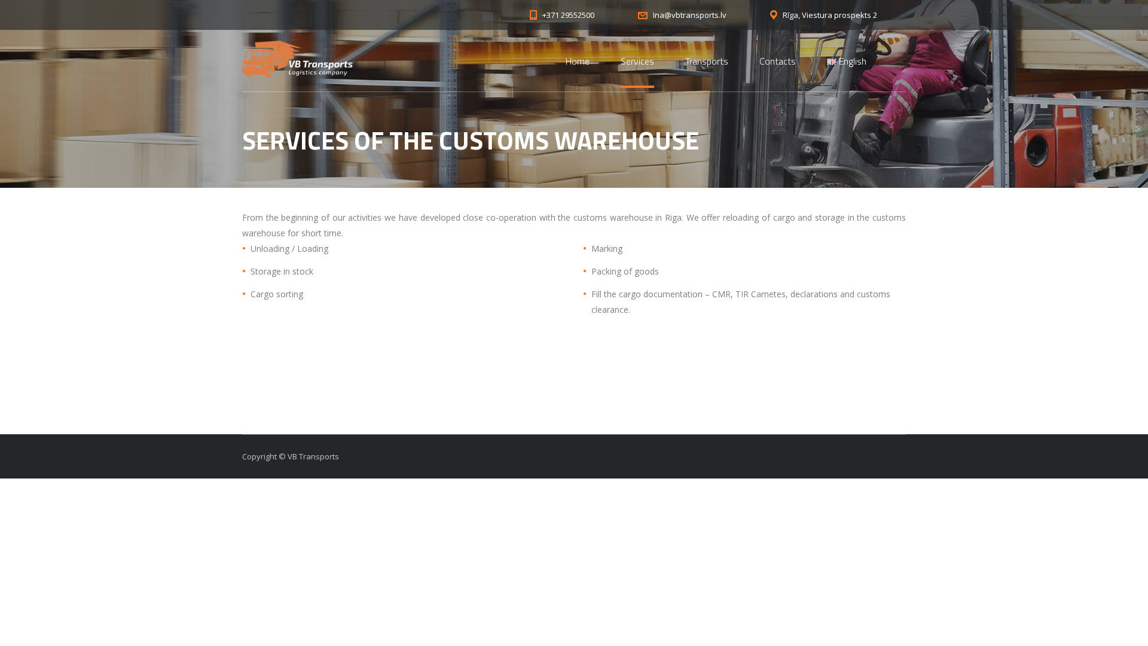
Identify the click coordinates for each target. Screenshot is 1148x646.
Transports (706, 61)
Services (637, 61)
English (851, 61)
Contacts (777, 61)
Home (578, 61)
